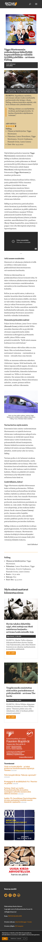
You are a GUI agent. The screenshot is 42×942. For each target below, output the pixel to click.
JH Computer (19, 926)
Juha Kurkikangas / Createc (23, 922)
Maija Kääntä (10, 636)
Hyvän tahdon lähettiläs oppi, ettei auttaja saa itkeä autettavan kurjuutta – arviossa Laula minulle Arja (20, 628)
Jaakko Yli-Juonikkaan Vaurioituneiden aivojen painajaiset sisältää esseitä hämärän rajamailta (20, 800)
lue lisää (11, 653)
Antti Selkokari (10, 64)
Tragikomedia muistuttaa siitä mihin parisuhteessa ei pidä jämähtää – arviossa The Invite (20, 692)
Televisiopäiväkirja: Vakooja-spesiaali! (20, 775)
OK (5, 938)
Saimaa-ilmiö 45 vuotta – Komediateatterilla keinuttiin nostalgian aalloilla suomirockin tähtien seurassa (17, 791)
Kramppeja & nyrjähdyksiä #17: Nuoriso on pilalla (20, 782)
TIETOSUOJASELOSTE (15, 916)
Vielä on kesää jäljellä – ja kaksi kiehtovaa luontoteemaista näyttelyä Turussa (19, 768)
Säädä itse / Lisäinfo (16, 938)
